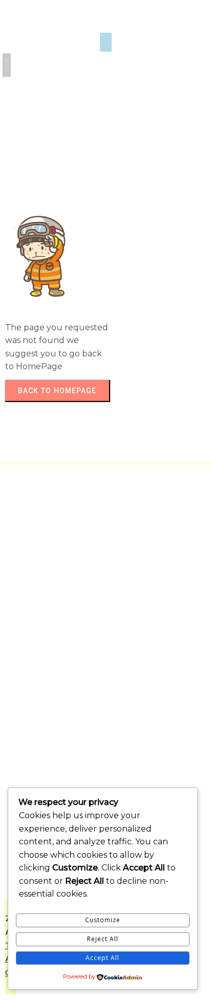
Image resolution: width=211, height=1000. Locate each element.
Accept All (102, 957)
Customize (102, 920)
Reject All (102, 938)
